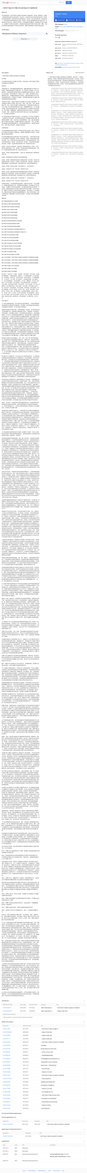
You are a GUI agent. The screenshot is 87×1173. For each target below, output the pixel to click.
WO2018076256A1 (7, 1011)
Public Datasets (42, 1170)
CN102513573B (6, 1048)
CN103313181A (6, 1108)
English (65, 24)
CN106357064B (6, 1072)
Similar (79, 20)
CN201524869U (6, 1098)
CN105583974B (6, 1055)
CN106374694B (6, 1042)
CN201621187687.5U (8, 1124)
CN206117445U (6, 1028)
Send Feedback (32, 1170)
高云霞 (77, 26)
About (24, 1170)
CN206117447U (6, 1075)
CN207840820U (6, 1052)
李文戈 (61, 26)
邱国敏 (67, 26)
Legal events (67, 63)
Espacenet (64, 67)
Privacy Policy (56, 1170)
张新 (74, 26)
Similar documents (75, 63)
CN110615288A (6, 1068)
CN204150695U (6, 1045)
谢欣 (71, 26)
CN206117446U (6, 1088)
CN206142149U (6, 1105)
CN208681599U (6, 1082)
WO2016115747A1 (7, 1078)
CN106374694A (7, 1007)
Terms (49, 1170)
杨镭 (80, 26)
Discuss (78, 67)
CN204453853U (6, 1062)
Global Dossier (71, 67)
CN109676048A (6, 1091)
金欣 (64, 26)
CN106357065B (6, 1035)
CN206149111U (6, 1038)
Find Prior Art (71, 20)
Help (63, 1170)
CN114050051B (6, 1058)
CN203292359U (6, 1065)
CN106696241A (6, 1101)
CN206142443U (6, 1095)
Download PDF (61, 20)
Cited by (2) (60, 63)
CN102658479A (6, 1085)
